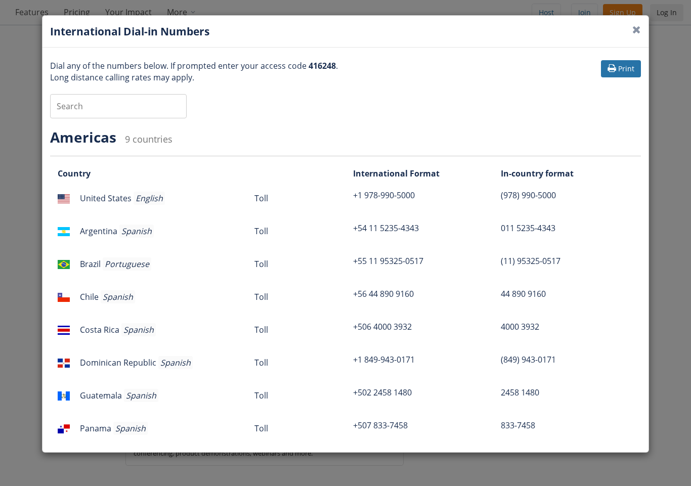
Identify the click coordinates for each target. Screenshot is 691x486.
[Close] (636, 29)
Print (626, 68)
